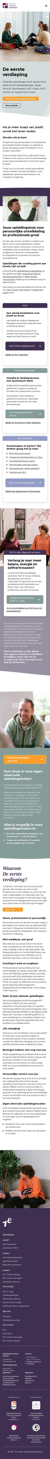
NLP (20, 274)
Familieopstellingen (10, 1295)
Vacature (28, 1382)
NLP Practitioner (9, 1244)
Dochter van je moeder (12, 1302)
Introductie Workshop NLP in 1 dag (25, 457)
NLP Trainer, (13, 290)
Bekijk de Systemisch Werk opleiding (22, 422)
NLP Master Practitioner (12, 1258)
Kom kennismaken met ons (18, 759)
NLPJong (6, 1316)
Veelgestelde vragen (9, 1384)
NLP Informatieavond (21, 346)
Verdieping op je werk (11, 1320)
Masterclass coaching (11, 1299)
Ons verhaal (12, 105)
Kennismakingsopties (22, 482)
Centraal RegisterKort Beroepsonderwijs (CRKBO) (36, 1415)
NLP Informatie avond (19, 453)
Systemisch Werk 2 (10, 1261)
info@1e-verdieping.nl (34, 1361)
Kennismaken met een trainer (23, 465)
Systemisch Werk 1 (10, 1248)
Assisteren (28, 1378)
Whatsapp (30, 1363)
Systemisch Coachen (11, 1282)
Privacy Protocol (8, 1378)
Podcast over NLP (18, 472)
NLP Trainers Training (11, 1275)
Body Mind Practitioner (12, 1265)
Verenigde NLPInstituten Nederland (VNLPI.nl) (14, 1437)
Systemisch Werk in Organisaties (16, 1306)
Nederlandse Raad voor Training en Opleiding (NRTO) (14, 1415)
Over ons (10, 909)
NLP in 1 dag (8, 1292)
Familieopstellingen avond (21, 414)
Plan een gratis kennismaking (21, 99)
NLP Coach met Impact (12, 1278)
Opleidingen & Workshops (29, 271)
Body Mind (7, 1333)
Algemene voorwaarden (11, 1376)
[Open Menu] (46, 5)
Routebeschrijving (31, 1376)
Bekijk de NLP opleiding (16, 355)
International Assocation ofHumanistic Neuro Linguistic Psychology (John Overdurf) (36, 1439)
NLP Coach (24, 290)
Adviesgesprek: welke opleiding (24, 468)
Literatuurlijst (29, 1380)
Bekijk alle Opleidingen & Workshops (22, 491)
